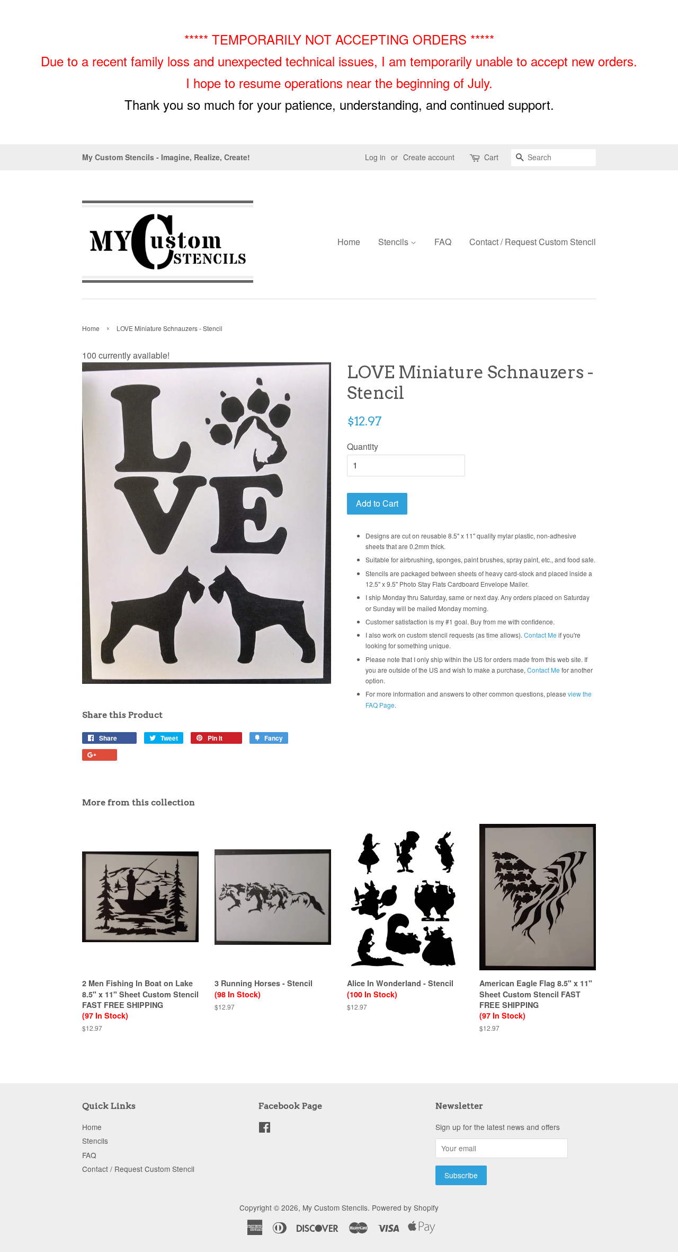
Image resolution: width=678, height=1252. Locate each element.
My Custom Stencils (335, 1207)
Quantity (362, 446)
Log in (375, 157)
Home (348, 242)
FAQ (442, 242)
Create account (428, 157)
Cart (491, 157)
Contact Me (540, 634)
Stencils (394, 242)
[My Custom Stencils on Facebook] (264, 1129)
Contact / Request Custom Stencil (532, 242)
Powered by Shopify (405, 1207)
